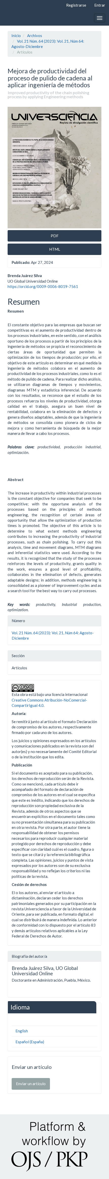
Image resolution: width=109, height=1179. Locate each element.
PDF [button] (55, 235)
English (21, 1031)
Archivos (34, 35)
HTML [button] (54, 249)
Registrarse (76, 5)
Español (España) (29, 1041)
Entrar (99, 5)
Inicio (16, 35)
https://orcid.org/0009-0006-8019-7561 (43, 286)
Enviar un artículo (31, 1083)
